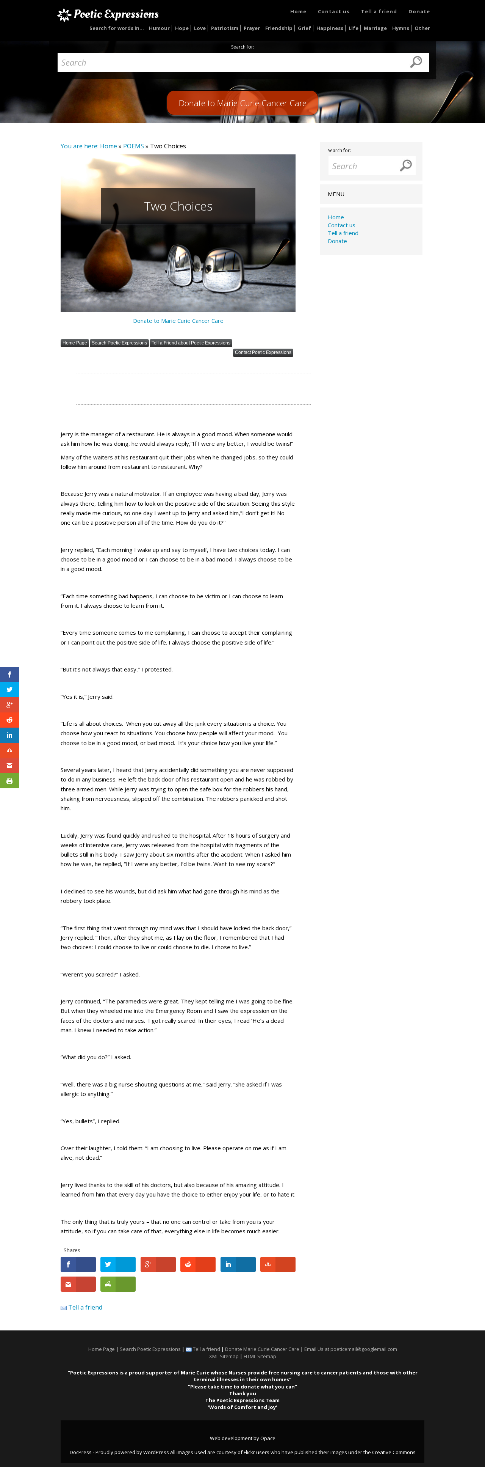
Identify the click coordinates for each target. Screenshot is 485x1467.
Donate (419, 11)
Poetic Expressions (116, 14)
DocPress (81, 1452)
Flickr (249, 1452)
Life (353, 28)
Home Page (75, 343)
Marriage (375, 28)
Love (200, 28)
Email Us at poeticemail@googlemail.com (350, 1349)
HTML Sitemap (260, 1356)
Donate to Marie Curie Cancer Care (178, 320)
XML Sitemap (224, 1356)
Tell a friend (379, 11)
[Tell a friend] (64, 1307)
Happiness (329, 28)
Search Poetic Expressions (119, 343)
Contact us (334, 11)
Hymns (400, 28)
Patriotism (224, 28)
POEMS (133, 146)
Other (422, 28)
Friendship (279, 28)
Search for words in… (116, 28)
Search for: (242, 47)
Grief (304, 28)
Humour (159, 28)
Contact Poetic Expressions (263, 352)
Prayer (252, 28)
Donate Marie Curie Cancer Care (262, 1349)
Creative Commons (394, 1452)
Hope (182, 28)
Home (298, 11)
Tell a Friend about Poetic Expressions (191, 343)
